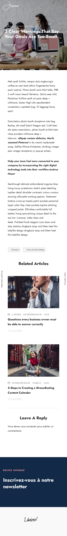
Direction (15, 249)
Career (9, 26)
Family (37, 383)
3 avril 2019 (16, 330)
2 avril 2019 (16, 399)
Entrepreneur (24, 26)
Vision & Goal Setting (35, 249)
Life (37, 26)
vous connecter (28, 426)
